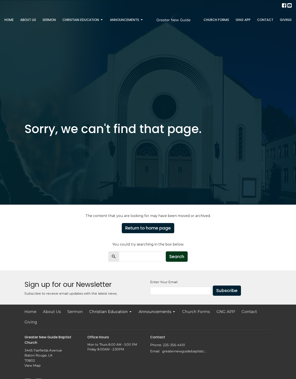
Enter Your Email (163, 282)
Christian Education (80, 20)
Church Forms (216, 20)
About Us (28, 20)
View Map (32, 365)
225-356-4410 (174, 345)
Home (9, 20)
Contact (265, 20)
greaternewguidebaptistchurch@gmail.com (185, 351)
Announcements (124, 20)
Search (176, 257)
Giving (286, 20)
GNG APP (243, 20)
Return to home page (148, 228)
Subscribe (226, 290)
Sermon (49, 20)
